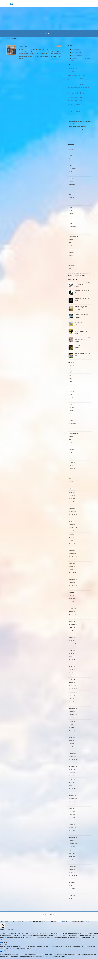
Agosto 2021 (72, 563)
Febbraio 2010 (72, 788)
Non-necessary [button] (4, 950)
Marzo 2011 (72, 746)
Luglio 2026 (72, 495)
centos (79, 68)
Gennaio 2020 (72, 611)
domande (81, 72)
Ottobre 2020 (72, 582)
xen (78, 111)
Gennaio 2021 (72, 572)
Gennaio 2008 (72, 869)
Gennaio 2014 (72, 682)
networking (71, 200)
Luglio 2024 (72, 534)
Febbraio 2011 (72, 750)
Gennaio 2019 (72, 634)
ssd (84, 90)
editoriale (71, 165)
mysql (86, 79)
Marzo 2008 (72, 863)
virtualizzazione (75, 97)
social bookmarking (73, 236)
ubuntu (71, 93)
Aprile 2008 (71, 859)
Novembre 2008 (73, 837)
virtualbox (79, 93)
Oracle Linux (75, 82)
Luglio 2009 (72, 811)
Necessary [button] (3, 941)
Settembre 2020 (73, 585)
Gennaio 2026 (72, 508)
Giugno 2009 (72, 814)
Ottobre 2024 (72, 524)
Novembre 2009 (73, 798)
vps (85, 104)
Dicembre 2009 (72, 795)
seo (70, 229)
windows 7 (83, 108)
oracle (70, 207)
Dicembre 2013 (72, 685)
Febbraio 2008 (72, 866)
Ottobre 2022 (72, 543)
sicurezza (86, 87)
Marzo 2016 (72, 656)
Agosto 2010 (72, 769)
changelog (83, 68)
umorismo (71, 245)
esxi (89, 72)
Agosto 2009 (72, 808)
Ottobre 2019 (72, 621)
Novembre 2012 (73, 708)
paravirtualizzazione (72, 84)
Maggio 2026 (72, 498)
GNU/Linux (71, 171)
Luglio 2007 (72, 888)
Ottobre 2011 (72, 730)
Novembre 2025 (73, 514)
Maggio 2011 (72, 740)
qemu (82, 85)
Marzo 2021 (72, 566)
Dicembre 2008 (72, 834)
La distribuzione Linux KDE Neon (77, 129)
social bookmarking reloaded (75, 90)
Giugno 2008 (72, 853)
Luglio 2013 (72, 695)
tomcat (87, 90)
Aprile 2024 (71, 537)
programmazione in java (75, 220)
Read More (86, 921)
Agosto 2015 (72, 666)
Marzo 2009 (72, 824)
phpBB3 (71, 213)
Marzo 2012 (72, 721)
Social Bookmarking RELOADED (80, 55)
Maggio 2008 (72, 856)
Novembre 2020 (73, 579)
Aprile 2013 (71, 705)
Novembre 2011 (73, 727)
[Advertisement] (49, 18)
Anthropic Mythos (78, 345)
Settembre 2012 (73, 714)
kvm (76, 79)
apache (70, 68)
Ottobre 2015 (72, 663)
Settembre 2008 (73, 843)
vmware (71, 104)
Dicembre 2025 (72, 511)
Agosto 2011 (72, 737)
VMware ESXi (79, 104)
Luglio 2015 (72, 669)
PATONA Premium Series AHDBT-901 (78, 126)
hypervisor (77, 75)
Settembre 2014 (73, 676)
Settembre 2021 (73, 560)
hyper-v (71, 181)
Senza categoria (73, 226)
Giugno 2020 (72, 595)
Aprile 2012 (71, 718)
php (78, 84)
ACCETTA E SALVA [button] (5, 958)
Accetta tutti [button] (48, 921)
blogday (71, 155)
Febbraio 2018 (72, 643)
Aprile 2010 (71, 782)
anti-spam (71, 149)
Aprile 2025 (71, 521)
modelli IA (71, 197)
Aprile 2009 (71, 821)
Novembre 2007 (73, 875)
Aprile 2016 (71, 653)
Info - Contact (75, 49)
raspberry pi (87, 84)
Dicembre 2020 (72, 576)
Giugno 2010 (72, 775)
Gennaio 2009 (72, 830)
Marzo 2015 (72, 672)
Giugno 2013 (72, 698)
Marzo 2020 (72, 605)
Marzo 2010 (72, 785)
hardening (70, 75)
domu (85, 72)
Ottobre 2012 (72, 711)
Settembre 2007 (73, 882)
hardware (59, 46)
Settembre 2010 (73, 766)
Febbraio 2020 (72, 608)
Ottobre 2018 (72, 637)
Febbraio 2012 (72, 724)
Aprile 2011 (71, 743)
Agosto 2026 (72, 492)
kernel (72, 79)
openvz (70, 82)
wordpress (71, 112)
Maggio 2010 (72, 779)
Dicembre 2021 (72, 553)
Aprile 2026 (71, 501)
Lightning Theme (49, 916)
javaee (70, 187)
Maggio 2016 (72, 650)
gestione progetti (73, 168)
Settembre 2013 (73, 692)
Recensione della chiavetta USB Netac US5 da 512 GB (79, 122)
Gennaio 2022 (72, 550)
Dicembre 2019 (72, 614)
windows (77, 108)
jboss (69, 79)
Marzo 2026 (72, 505)
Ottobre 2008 (72, 840)
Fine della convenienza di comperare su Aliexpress (78, 133)
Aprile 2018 (71, 640)
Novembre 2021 (73, 556)
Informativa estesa (76, 52)
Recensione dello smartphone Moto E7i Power (34, 49)
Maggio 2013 (72, 701)
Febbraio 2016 (72, 659)
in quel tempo (72, 184)
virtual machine (75, 101)
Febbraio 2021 (72, 569)
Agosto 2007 (72, 885)
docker (77, 72)
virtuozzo (85, 101)
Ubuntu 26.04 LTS (78, 322)
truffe (70, 242)
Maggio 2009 (72, 817)
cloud (70, 158)
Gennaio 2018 (72, 647)
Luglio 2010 (72, 772)
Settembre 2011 (73, 734)
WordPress (42, 916)
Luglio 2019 (72, 630)
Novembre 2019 (73, 618)
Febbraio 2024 (72, 540)
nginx (90, 79)
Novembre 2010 (73, 759)
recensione (71, 87)
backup (75, 68)
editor (70, 162)
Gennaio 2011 (72, 753)
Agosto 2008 (72, 846)
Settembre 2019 (73, 624)
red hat (76, 87)
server (80, 87)
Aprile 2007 (71, 898)
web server (70, 108)
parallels (71, 210)
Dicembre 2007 (72, 872)
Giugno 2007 (72, 892)
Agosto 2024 (72, 531)
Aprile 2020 (71, 601)
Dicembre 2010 (72, 756)
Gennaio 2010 (72, 792)
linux (81, 79)
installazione (85, 75)
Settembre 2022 (73, 547)
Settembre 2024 (73, 527)
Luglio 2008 (72, 850)
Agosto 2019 (72, 627)
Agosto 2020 (72, 589)
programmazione (73, 216)
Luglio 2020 (72, 592)
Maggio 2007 (72, 895)
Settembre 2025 (73, 518)
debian (71, 72)
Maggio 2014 (72, 679)
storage (71, 239)
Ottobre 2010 (72, 763)
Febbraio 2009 (72, 827)
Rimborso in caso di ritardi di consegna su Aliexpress (79, 138)
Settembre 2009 (73, 805)
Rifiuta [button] (63, 921)
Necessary (4, 942)
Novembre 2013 (73, 688)
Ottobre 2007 (72, 879)
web (70, 258)
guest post (71, 175)
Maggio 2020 (72, 598)
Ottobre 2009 (72, 801)
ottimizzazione (81, 82)
